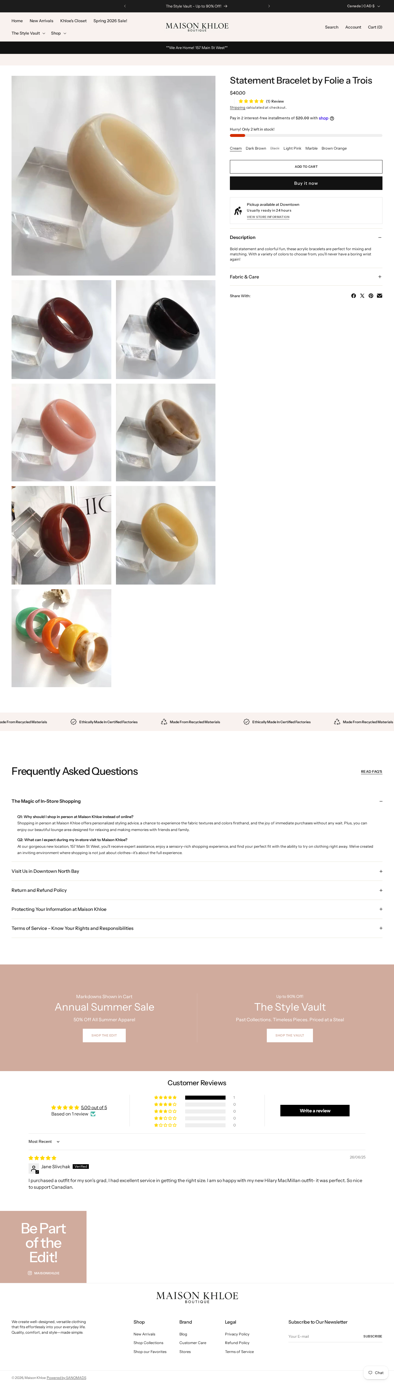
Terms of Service (239, 1351)
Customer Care (192, 1342)
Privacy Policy (237, 1334)
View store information (268, 217)
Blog (183, 1334)
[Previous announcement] (125, 6)
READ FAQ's (371, 771)
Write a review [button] (315, 1110)
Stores (185, 1351)
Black (274, 148)
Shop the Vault (289, 1035)
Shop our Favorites (150, 1351)
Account (353, 27)
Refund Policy (237, 1342)
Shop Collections (148, 1342)
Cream (236, 148)
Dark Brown (256, 148)
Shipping (237, 107)
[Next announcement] (269, 6)
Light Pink (292, 148)
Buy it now (306, 183)
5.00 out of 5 (94, 1107)
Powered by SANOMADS (66, 1377)
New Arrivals (144, 1334)
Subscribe (372, 1336)
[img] (42, 1158)
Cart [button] (375, 27)
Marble (311, 148)
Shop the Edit (104, 1035)
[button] (28, 33)
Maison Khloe (35, 1377)
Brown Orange (334, 148)
